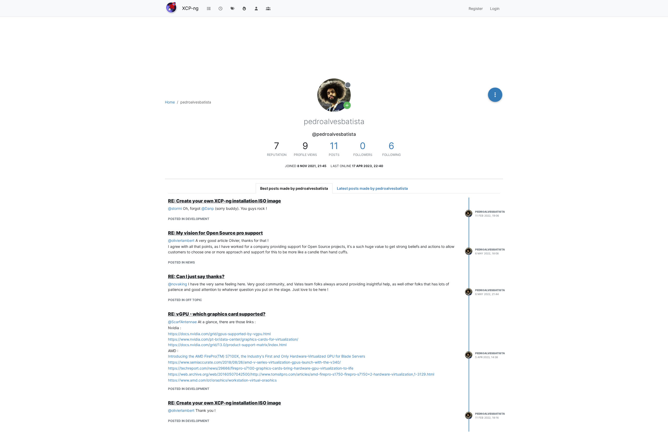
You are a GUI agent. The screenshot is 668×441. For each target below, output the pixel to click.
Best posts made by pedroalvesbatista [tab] (294, 188)
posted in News (181, 262)
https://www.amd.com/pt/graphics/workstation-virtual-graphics (222, 380)
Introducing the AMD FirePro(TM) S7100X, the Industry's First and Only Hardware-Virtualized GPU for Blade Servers (266, 356)
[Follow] (347, 105)
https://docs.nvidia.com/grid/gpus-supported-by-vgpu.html (219, 334)
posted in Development (188, 219)
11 (334, 145)
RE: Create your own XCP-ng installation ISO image (224, 201)
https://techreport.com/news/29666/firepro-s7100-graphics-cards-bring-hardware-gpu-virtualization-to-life (260, 368)
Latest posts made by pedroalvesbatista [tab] (372, 188)
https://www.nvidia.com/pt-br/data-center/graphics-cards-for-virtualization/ (233, 339)
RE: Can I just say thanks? (196, 276)
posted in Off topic (185, 300)
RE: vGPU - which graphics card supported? (216, 314)
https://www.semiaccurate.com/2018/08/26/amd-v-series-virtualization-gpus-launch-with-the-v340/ (254, 362)
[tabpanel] (334, 315)
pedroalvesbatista (490, 211)
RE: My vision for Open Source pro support (215, 233)
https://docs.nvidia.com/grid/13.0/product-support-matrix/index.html (227, 344)
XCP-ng (190, 8)
